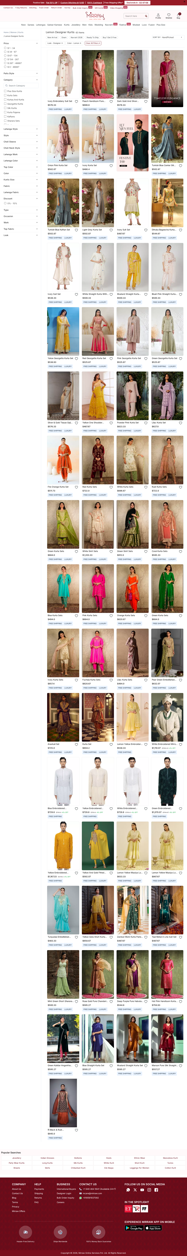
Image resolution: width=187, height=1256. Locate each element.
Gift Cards (101, 7)
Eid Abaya (108, 1168)
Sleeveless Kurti (170, 1158)
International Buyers (66, 1189)
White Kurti (109, 1163)
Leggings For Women (139, 1168)
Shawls (16, 1168)
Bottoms (78, 1158)
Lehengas (40, 24)
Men (84, 24)
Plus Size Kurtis (14, 91)
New (23, 24)
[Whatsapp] (128, 1190)
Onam (64, 37)
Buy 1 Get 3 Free (109, 37)
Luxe (144, 24)
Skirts (47, 1168)
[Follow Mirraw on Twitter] (135, 1190)
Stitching (32, 8)
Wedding (98, 24)
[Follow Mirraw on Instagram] (149, 1190)
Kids (90, 24)
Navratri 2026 (76, 37)
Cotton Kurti (170, 1168)
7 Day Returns (21, 8)
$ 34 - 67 (12, 51)
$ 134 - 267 (13, 59)
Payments (39, 1189)
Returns (38, 1197)
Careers (60, 1202)
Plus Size (161, 24)
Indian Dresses (47, 1158)
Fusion (151, 24)
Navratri (111, 24)
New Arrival (52, 37)
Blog (14, 1197)
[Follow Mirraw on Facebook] (156, 1190)
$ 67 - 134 (12, 55)
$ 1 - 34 (11, 48)
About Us (16, 1189)
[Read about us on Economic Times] (128, 1208)
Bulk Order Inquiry (82, 7)
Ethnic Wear (139, 1158)
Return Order (56, 8)
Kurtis (66, 24)
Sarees (31, 24)
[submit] (146, 16)
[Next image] (76, 74)
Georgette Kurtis (15, 104)
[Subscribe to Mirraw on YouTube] (142, 1190)
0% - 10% (12, 203)
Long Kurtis (47, 1163)
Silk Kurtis (12, 108)
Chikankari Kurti (78, 1168)
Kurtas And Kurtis (15, 99)
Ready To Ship (93, 37)
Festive (124, 24)
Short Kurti (139, 1163)
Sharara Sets (13, 121)
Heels (108, 1158)
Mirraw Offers (18, 1211)
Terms (15, 1202)
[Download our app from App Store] (153, 1227)
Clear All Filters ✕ (93, 43)
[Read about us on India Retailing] (136, 1208)
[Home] (95, 15)
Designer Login (64, 1193)
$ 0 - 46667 (13, 67)
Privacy (15, 1206)
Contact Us (8, 8)
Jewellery (75, 24)
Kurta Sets (12, 95)
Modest (136, 24)
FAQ (36, 1202)
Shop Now (65, 94)
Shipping (38, 1193)
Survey (67, 8)
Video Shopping (118, 7)
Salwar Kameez (54, 24)
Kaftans (11, 116)
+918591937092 (91, 1197)
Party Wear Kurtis (16, 1163)
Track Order (44, 8)
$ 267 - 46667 (14, 63)
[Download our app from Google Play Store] (134, 1227)
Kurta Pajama (13, 112)
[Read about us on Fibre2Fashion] (144, 1208)
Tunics (170, 1163)
